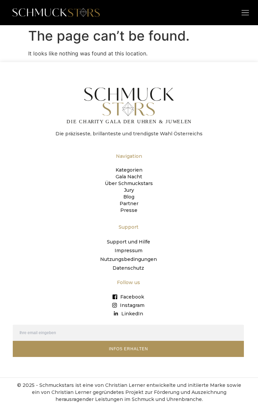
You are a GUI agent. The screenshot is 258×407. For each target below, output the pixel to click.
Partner (129, 203)
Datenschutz (128, 268)
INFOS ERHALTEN (128, 349)
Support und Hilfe (128, 242)
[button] (245, 12)
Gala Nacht (129, 177)
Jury (129, 190)
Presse (128, 210)
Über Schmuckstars (129, 183)
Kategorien (129, 170)
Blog (128, 197)
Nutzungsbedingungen (128, 259)
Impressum (128, 250)
